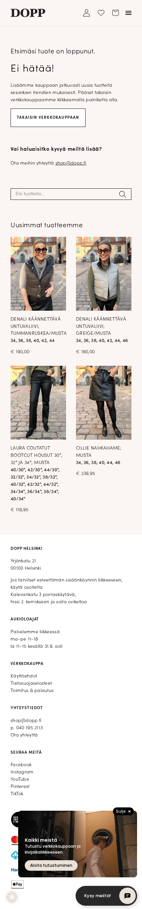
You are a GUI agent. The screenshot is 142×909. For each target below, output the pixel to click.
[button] (12, 897)
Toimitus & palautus (32, 690)
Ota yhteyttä (24, 735)
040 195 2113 (29, 728)
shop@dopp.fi (70, 163)
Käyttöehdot (24, 676)
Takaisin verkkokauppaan (48, 118)
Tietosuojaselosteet (31, 683)
